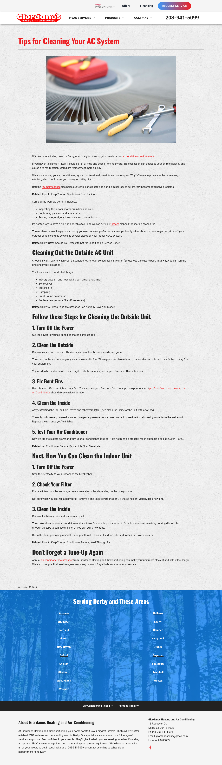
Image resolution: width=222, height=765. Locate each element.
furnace (115, 224)
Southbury (158, 663)
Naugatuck (158, 638)
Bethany (158, 613)
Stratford (63, 672)
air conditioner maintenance (138, 156)
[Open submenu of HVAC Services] (94, 18)
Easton (158, 621)
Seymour (158, 655)
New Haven (64, 646)
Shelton (64, 663)
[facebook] (150, 747)
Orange (158, 646)
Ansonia (64, 613)
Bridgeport (64, 621)
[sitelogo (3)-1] (38, 14)
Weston (158, 680)
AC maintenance (51, 186)
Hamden (158, 630)
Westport (64, 689)
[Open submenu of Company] (152, 18)
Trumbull (158, 672)
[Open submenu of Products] (124, 18)
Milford (63, 638)
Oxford (64, 655)
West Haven (64, 680)
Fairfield (64, 630)
